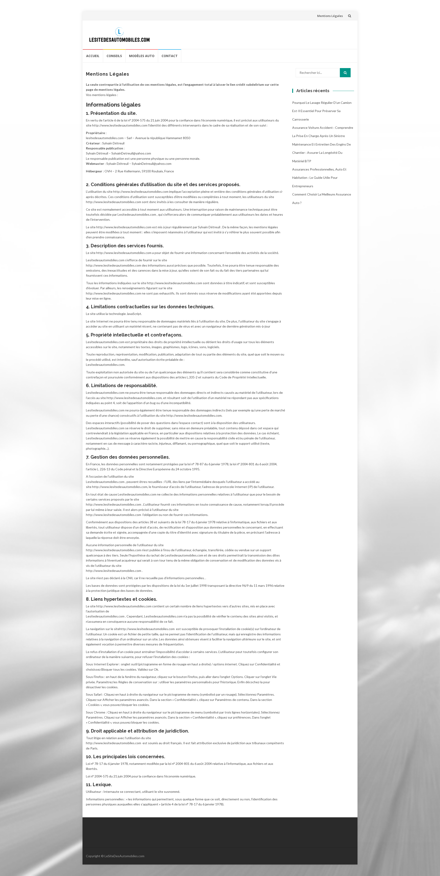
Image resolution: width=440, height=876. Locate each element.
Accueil (92, 56)
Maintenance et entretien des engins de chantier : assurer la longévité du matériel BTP (321, 152)
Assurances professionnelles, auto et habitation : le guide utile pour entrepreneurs (319, 177)
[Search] (345, 72)
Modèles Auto (141, 56)
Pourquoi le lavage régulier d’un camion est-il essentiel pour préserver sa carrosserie (322, 111)
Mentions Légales (330, 16)
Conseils (114, 56)
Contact (170, 56)
